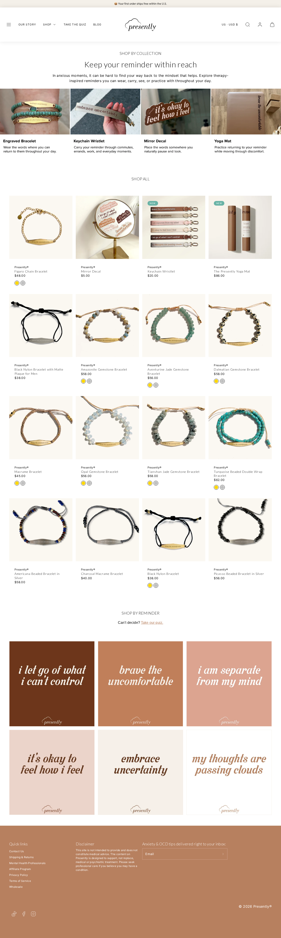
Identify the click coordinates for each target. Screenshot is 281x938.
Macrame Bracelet (28, 471)
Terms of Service (20, 880)
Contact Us (16, 851)
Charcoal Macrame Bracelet (102, 574)
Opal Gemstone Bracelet (100, 471)
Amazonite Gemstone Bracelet (104, 369)
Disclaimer (85, 843)
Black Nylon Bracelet (163, 574)
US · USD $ (230, 24)
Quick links (18, 843)
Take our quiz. (152, 622)
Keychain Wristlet (161, 271)
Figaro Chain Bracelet (31, 271)
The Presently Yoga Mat (232, 271)
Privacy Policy (18, 875)
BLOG (97, 24)
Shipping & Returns (21, 857)
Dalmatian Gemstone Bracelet (237, 369)
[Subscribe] (223, 854)
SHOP (47, 24)
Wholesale (16, 886)
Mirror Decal (91, 271)
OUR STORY (27, 24)
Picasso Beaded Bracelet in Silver (239, 574)
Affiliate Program (20, 869)
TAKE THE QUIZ (75, 24)
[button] (9, 24)
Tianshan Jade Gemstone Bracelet (174, 471)
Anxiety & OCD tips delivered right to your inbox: (184, 843)
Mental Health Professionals (27, 863)
